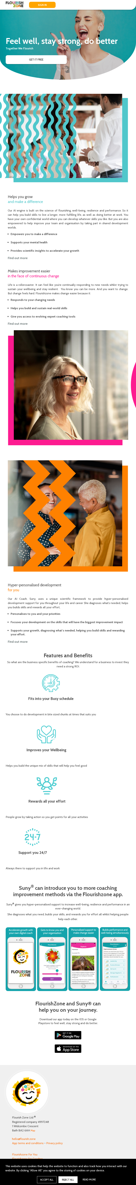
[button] (36, 59)
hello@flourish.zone (24, 1139)
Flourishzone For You (24, 1154)
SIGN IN (42, 5)
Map (33, 1130)
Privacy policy (54, 1143)
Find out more (18, 258)
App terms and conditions (28, 1143)
